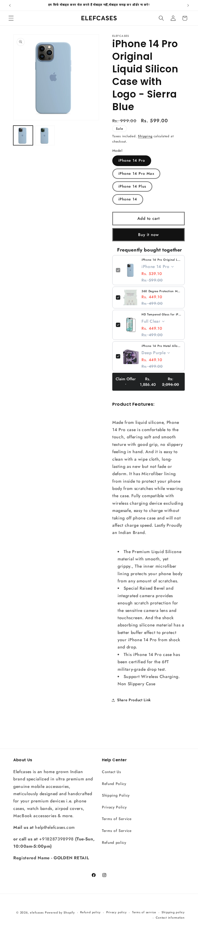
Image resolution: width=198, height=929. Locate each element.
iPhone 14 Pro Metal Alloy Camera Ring (161, 346)
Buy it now (148, 234)
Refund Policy (114, 783)
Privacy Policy (114, 807)
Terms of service (144, 912)
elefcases (37, 912)
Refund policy (114, 842)
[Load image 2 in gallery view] (45, 135)
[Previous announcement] (10, 5)
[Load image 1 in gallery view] (23, 135)
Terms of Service (117, 819)
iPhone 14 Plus (132, 186)
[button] (11, 18)
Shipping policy (173, 912)
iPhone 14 (127, 199)
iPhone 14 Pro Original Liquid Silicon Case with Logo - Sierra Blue (161, 260)
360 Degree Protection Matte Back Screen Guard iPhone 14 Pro (161, 291)
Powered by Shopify (60, 912)
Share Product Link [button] (134, 700)
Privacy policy (116, 912)
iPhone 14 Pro (131, 160)
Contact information (170, 917)
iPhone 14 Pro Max (136, 173)
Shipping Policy (116, 795)
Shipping (145, 136)
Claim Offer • (147, 381)
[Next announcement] (188, 5)
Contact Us (111, 772)
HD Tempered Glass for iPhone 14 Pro (161, 314)
